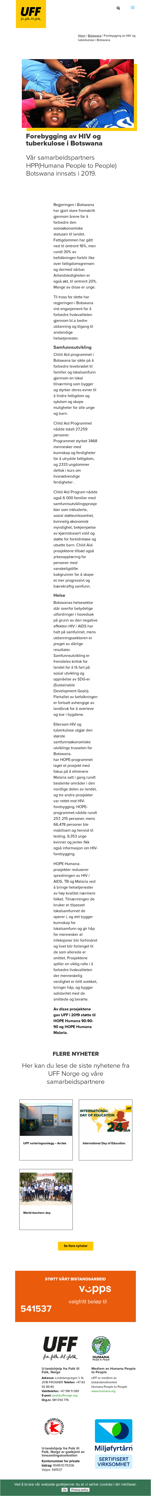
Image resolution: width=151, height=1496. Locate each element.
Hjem (81, 36)
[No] (146, 1488)
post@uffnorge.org (64, 1395)
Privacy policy (79, 1489)
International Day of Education (104, 1143)
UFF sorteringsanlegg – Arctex (44, 1143)
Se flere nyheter (75, 1246)
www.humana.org (103, 1391)
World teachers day (37, 1213)
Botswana (94, 36)
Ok (64, 1489)
